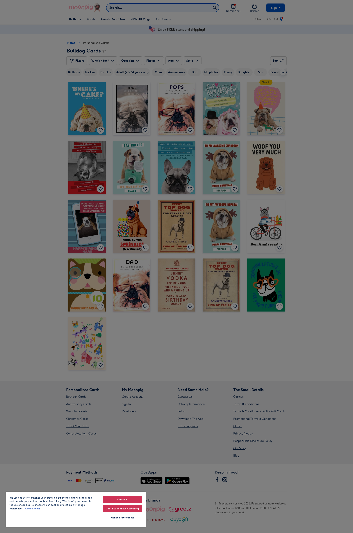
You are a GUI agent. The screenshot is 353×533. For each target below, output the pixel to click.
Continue (122, 499)
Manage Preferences (122, 517)
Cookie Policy (32, 508)
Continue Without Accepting (122, 508)
